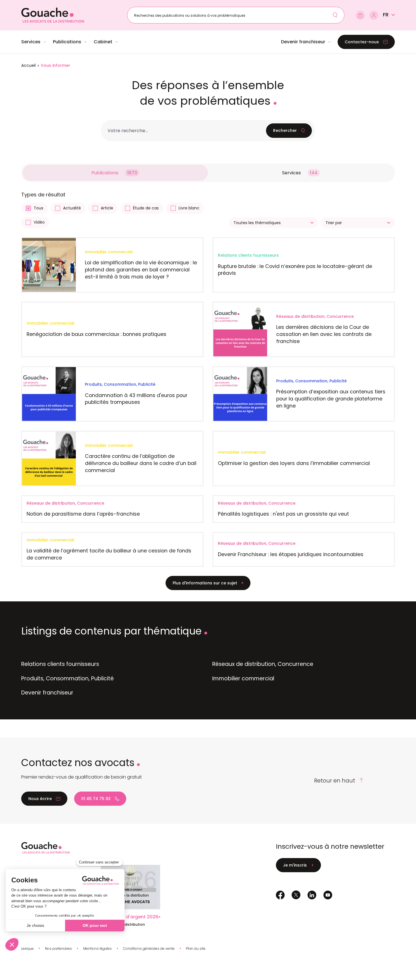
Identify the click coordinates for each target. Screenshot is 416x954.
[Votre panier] (360, 15)
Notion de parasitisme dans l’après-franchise (83, 513)
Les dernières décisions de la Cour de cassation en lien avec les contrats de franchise (324, 333)
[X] (296, 894)
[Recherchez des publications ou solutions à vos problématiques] (335, 15)
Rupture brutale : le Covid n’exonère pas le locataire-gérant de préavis (295, 270)
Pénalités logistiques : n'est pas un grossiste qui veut (283, 513)
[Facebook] (280, 895)
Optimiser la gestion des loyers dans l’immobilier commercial (294, 463)
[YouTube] (327, 895)
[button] (389, 14)
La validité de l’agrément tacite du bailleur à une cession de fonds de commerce (109, 554)
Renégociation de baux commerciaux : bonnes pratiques (96, 334)
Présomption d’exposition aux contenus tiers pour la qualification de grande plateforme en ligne (330, 398)
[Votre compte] (373, 15)
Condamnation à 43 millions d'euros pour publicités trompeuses (136, 399)
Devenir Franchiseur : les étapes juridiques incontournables (290, 554)
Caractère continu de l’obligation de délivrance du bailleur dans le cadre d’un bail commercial (140, 463)
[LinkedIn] (311, 895)
